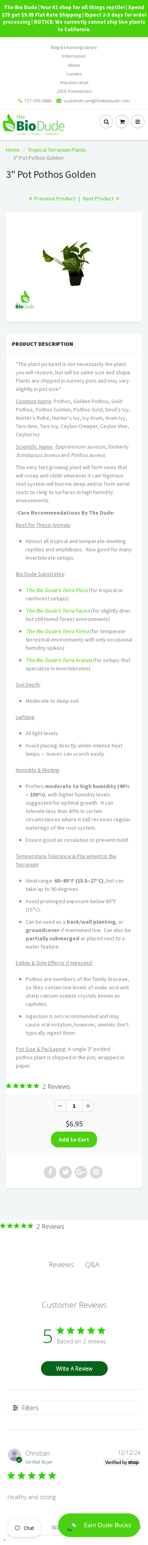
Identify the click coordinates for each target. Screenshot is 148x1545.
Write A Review (74, 1368)
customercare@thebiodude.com (97, 101)
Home (13, 149)
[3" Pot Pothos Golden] (74, 266)
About (74, 65)
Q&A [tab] (92, 1264)
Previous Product (54, 198)
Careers (74, 74)
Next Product (99, 198)
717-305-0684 (37, 101)
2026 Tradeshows (74, 91)
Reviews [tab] (61, 1264)
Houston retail (74, 82)
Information (74, 56)
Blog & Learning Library (74, 47)
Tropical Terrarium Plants (57, 149)
